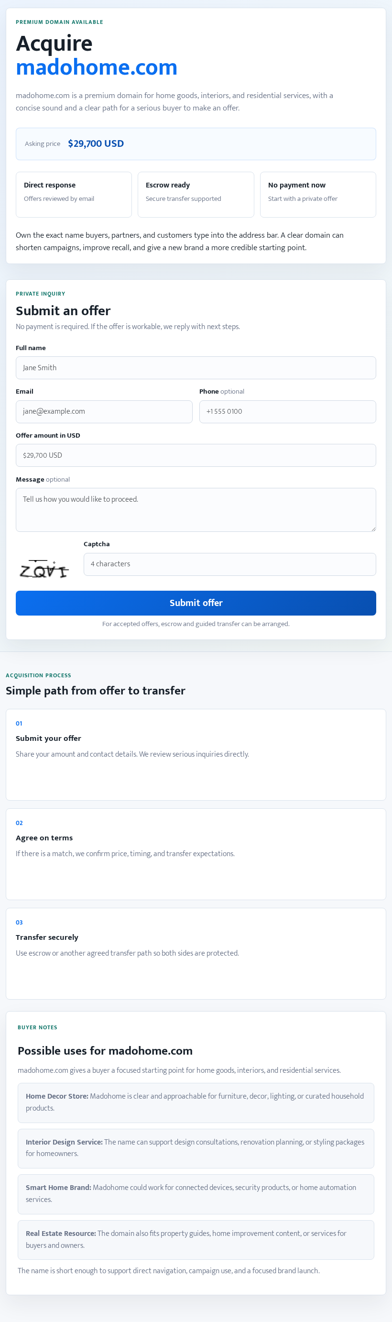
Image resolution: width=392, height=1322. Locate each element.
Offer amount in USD (48, 435)
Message (43, 479)
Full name (31, 348)
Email (24, 391)
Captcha (97, 544)
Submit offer (196, 603)
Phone (221, 391)
